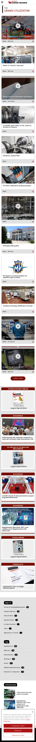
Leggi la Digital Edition (18, 408)
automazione (11, 655)
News (4, 41)
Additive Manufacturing (14, 667)
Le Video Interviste (11, 624)
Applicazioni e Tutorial (12, 633)
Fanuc (7, 628)
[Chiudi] (32, 712)
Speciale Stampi (10, 620)
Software (10, 659)
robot (8, 663)
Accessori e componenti (14, 672)
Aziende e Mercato (11, 611)
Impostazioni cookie (18, 735)
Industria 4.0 (11, 646)
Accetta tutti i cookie (18, 726)
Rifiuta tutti (18, 730)
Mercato (9, 650)
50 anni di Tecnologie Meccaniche (16, 607)
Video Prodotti (10, 615)
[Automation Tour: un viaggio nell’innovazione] (18, 575)
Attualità (11, 101)
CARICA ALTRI (18, 378)
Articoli (10, 41)
